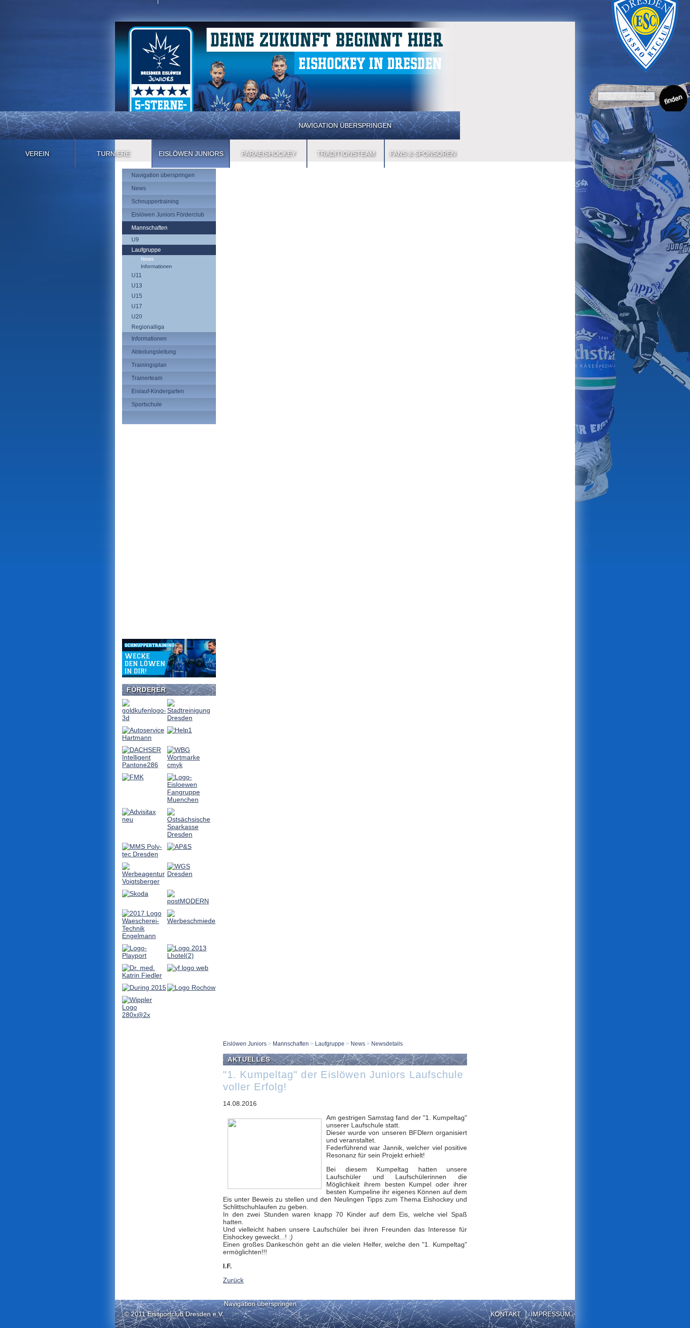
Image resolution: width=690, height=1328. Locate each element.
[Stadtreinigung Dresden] (191, 718)
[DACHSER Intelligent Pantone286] (144, 765)
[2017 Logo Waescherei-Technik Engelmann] (144, 936)
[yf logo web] (187, 967)
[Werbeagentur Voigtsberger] (144, 881)
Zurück (233, 1280)
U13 (136, 285)
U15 (136, 296)
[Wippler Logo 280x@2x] (144, 1014)
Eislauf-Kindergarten (157, 391)
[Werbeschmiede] (191, 920)
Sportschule (146, 404)
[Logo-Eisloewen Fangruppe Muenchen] (191, 799)
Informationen (156, 266)
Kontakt (506, 1314)
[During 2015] (144, 987)
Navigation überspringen (345, 125)
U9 (135, 239)
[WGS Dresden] (191, 874)
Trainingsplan (149, 365)
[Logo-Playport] (144, 955)
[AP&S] (179, 846)
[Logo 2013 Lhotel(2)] (191, 955)
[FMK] (133, 777)
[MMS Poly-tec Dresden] (144, 854)
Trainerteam (146, 378)
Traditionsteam (346, 153)
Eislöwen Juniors (191, 153)
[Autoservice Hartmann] (144, 737)
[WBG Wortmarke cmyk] (191, 765)
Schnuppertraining (155, 201)
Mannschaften (149, 228)
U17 (136, 306)
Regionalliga (147, 327)
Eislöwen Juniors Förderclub (167, 214)
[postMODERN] (191, 901)
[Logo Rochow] (191, 987)
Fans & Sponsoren (423, 153)
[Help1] (179, 730)
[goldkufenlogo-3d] (144, 718)
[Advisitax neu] (144, 819)
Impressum (550, 1314)
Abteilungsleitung (153, 352)
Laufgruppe (146, 250)
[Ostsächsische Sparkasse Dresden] (191, 834)
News (138, 188)
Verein (37, 153)
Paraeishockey (268, 153)
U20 (136, 316)
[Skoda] (135, 893)
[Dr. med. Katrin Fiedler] (144, 975)
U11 (136, 275)
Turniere (113, 153)
